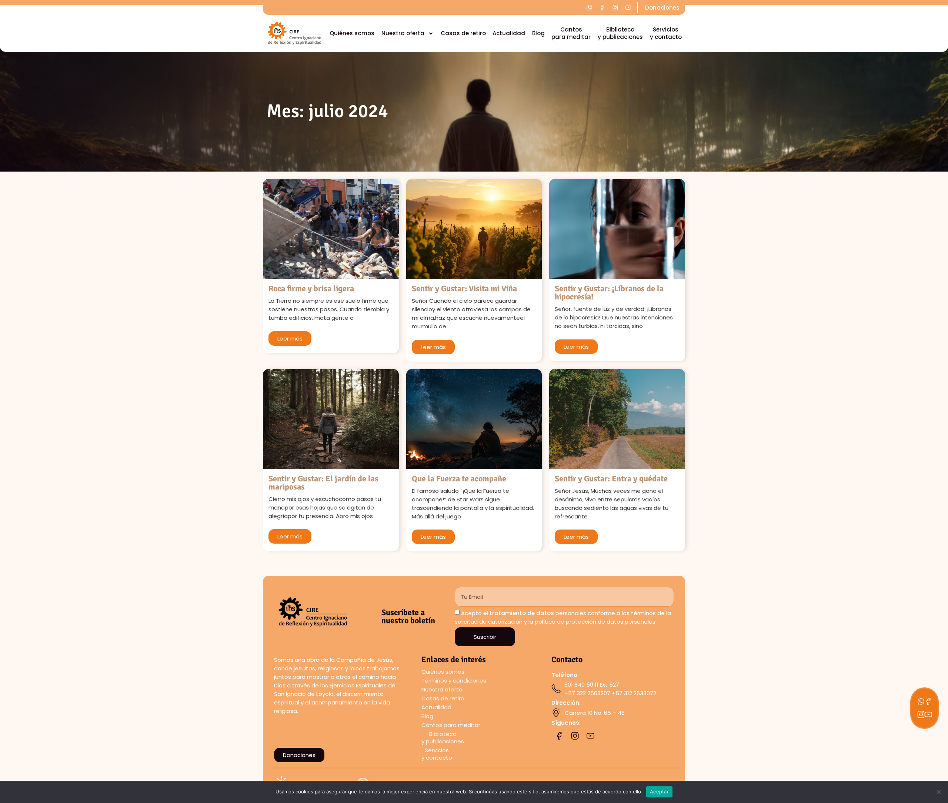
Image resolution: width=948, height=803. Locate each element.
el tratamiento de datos (518, 613)
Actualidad (509, 33)
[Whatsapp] (921, 701)
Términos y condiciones (453, 680)
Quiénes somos (352, 33)
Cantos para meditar (571, 33)
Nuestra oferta (402, 33)
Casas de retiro (463, 33)
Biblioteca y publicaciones (620, 33)
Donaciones (662, 7)
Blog (538, 33)
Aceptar (659, 791)
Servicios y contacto (666, 33)
